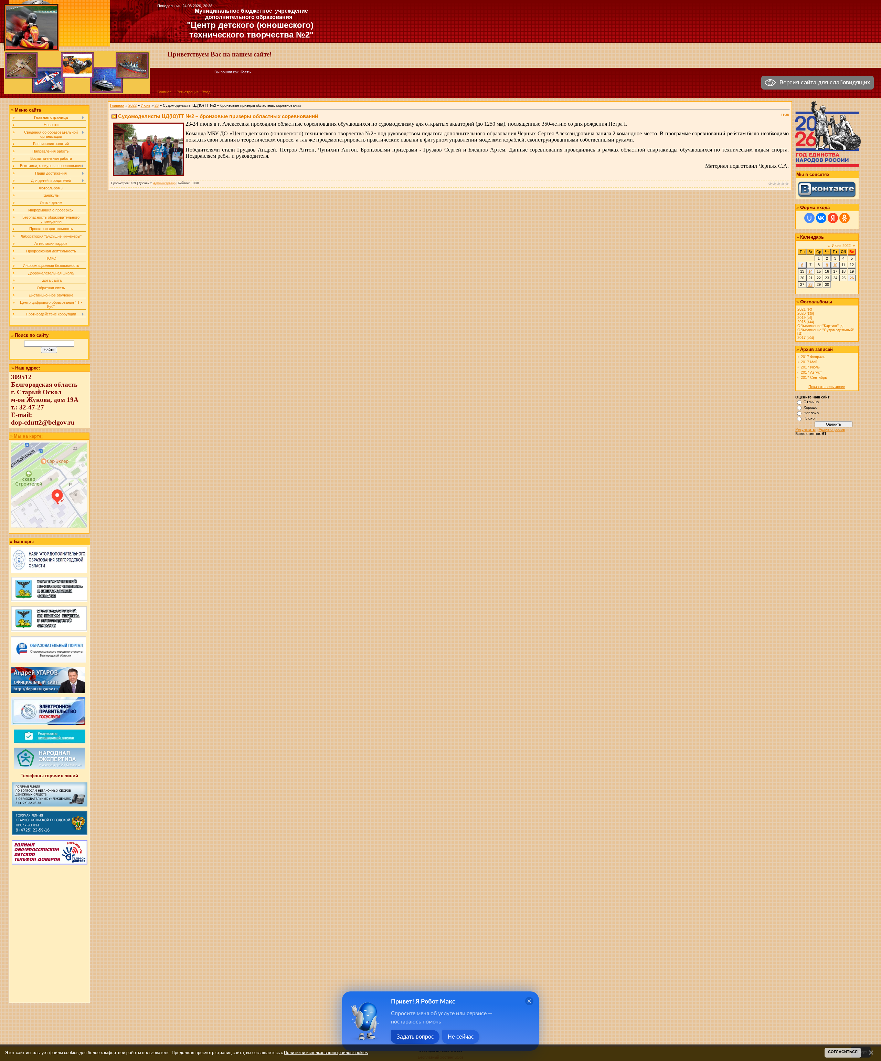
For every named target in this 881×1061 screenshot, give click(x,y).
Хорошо (810, 407)
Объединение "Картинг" (818, 326)
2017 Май (809, 362)
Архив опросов (832, 429)
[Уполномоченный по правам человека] (49, 601)
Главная (164, 92)
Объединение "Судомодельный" (825, 330)
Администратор (164, 183)
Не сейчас (461, 1037)
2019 (801, 317)
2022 (132, 105)
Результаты (805, 429)
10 (835, 265)
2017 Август (811, 372)
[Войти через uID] (809, 218)
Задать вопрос (415, 1037)
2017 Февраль (813, 357)
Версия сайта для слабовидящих (824, 82)
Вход (206, 92)
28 (810, 284)
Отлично (811, 402)
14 (810, 271)
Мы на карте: (27, 436)
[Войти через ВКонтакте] (821, 218)
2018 (801, 322)
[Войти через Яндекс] (833, 218)
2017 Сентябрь (814, 377)
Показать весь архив (826, 387)
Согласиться (843, 1052)
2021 (801, 309)
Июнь (145, 105)
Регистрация (188, 92)
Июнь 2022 (841, 245)
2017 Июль (810, 367)
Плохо (809, 418)
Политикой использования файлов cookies (326, 1052)
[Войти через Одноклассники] (844, 218)
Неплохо (811, 413)
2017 (801, 337)
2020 (801, 313)
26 (157, 105)
